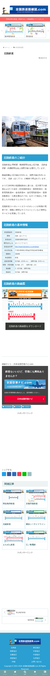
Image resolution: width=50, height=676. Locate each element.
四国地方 (13, 658)
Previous (2, 31)
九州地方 (36, 658)
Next (48, 31)
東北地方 (36, 648)
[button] (45, 478)
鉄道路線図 (8, 407)
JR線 (13, 662)
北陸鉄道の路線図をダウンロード (25, 326)
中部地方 (27, 407)
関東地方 (13, 651)
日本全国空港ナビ (25, 399)
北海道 (13, 648)
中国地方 (36, 655)
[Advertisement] (25, 85)
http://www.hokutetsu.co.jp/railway (27, 247)
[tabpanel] (14, 30)
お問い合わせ (36, 662)
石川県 (18, 407)
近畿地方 (13, 655)
